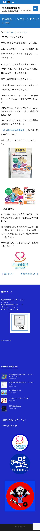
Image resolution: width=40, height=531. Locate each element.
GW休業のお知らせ (15, 390)
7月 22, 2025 (12, 408)
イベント (23, 32)
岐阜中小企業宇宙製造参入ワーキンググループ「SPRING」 (21, 375)
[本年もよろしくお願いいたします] (4, 400)
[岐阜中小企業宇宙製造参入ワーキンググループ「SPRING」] (4, 377)
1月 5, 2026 (12, 400)
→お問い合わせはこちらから (13, 420)
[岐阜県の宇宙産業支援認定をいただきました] (4, 384)
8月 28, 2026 (12, 378)
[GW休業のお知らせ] (4, 392)
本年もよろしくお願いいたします (19, 398)
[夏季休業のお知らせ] (4, 408)
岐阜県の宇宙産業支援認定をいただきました (21, 383)
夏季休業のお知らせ (15, 406)
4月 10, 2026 (12, 393)
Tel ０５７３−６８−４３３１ (9, 307)
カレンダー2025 (6, 340)
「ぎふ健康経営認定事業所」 (13, 130)
